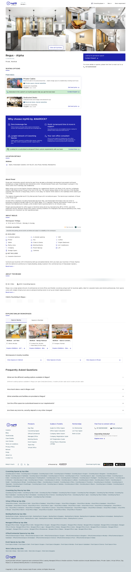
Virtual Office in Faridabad (38, 503)
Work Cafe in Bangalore (48, 551)
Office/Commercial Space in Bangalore (76, 535)
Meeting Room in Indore (60, 518)
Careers (8, 430)
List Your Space (77, 431)
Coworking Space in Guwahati (51, 482)
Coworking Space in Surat (39, 484)
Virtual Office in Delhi (24, 503)
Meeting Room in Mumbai (72, 516)
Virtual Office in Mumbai (83, 503)
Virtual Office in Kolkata (60, 505)
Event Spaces (32, 442)
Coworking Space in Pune (72, 475)
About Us (9, 455)
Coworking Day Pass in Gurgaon (67, 492)
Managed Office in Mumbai (75, 525)
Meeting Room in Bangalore (56, 516)
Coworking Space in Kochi (17, 477)
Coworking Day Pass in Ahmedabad (26, 494)
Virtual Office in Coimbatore (16, 507)
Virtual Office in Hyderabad (98, 503)
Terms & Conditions (12, 444)
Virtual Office (32, 447)
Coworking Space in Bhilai (71, 484)
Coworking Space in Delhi (46, 473)
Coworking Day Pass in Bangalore (86, 492)
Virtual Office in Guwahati (46, 509)
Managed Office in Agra (71, 529)
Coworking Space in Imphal (86, 480)
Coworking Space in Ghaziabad (29, 473)
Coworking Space (33, 431)
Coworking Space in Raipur (34, 482)
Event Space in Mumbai (67, 544)
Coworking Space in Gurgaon (80, 473)
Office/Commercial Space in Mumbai (97, 535)
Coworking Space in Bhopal (18, 482)
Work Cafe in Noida (11, 551)
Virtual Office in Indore (74, 505)
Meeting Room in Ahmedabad (105, 516)
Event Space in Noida (11, 544)
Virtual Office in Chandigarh (33, 507)
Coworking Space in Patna (67, 482)
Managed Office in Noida (12, 525)
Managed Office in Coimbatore (99, 527)
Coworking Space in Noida (13, 473)
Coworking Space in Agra (20, 480)
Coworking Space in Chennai (56, 475)
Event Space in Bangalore (53, 544)
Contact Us (9, 458)
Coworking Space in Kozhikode (102, 482)
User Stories (10, 441)
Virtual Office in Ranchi (18, 509)
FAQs (7, 452)
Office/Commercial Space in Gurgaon (54, 535)
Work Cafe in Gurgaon (35, 551)
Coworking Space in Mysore (87, 484)
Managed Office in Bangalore (59, 525)
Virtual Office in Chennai (20, 505)
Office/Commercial (34, 433)
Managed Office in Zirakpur (56, 529)
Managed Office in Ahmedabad (109, 525)
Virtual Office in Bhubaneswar (65, 507)
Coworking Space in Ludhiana (69, 480)
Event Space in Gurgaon (37, 544)
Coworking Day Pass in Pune (63, 494)
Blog (7, 433)
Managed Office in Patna (85, 529)
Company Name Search (57, 433)
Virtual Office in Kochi (87, 505)
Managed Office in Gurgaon (42, 525)
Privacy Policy (10, 447)
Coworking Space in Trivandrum (84, 482)
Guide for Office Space (57, 428)
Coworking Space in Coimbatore (69, 477)
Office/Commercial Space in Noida (15, 535)
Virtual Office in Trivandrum (74, 509)
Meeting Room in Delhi (26, 516)
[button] (74, 88)
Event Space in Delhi (24, 544)
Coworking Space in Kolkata (103, 475)
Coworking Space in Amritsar (52, 480)
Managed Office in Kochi (82, 527)
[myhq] (12, 3)
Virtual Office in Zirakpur (110, 507)
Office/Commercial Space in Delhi (34, 535)
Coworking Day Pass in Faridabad (48, 492)
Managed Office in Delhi (26, 525)
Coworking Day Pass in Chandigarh (22, 497)
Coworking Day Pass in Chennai (45, 494)
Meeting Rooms (33, 439)
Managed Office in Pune (22, 527)
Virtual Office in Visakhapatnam (103, 505)
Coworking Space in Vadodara (55, 484)
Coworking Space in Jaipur (87, 475)
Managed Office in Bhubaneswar (38, 529)
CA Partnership (77, 428)
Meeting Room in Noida (12, 516)
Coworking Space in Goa (53, 477)
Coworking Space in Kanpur (35, 480)
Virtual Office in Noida (11, 503)
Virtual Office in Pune (34, 505)
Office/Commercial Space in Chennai (46, 537)
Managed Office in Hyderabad (92, 525)
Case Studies (10, 438)
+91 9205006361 (101, 428)
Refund (8, 449)
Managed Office (33, 436)
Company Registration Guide (59, 436)
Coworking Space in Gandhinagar (22, 484)
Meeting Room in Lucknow (75, 518)
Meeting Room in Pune (17, 518)
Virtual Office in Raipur (31, 509)
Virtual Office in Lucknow (48, 507)
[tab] (16, 320)
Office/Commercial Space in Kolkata (85, 537)
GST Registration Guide (57, 439)
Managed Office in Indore (68, 527)
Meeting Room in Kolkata (46, 518)
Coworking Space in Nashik (102, 480)
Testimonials (10, 435)
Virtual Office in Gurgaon (53, 503)
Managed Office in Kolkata (53, 527)
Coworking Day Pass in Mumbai (105, 492)
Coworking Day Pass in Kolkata (98, 494)
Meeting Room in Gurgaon (40, 516)
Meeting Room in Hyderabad (87, 516)
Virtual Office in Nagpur (80, 507)
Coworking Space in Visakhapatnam (35, 477)
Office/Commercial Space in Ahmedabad (24, 537)
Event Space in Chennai (97, 544)
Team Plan (31, 445)
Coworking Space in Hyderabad (19, 475)
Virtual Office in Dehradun (95, 507)
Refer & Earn (76, 433)
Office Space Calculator (57, 431)
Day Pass (31, 428)
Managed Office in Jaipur (37, 527)
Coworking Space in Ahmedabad (38, 475)
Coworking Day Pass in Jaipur (81, 494)
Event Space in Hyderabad (82, 544)
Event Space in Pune (110, 544)
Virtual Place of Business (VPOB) (58, 443)
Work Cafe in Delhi (22, 551)
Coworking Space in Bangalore (97, 473)
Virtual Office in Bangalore (69, 503)
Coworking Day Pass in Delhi (30, 492)
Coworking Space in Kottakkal (104, 484)
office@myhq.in (117, 428)
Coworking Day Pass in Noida (13, 492)
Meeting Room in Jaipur (31, 518)
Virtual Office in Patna (60, 509)
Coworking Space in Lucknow (106, 477)
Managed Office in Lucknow (20, 529)
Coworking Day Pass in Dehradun (42, 497)
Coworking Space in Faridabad (62, 473)
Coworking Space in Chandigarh (88, 477)
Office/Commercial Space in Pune (66, 537)
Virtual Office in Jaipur (47, 505)
